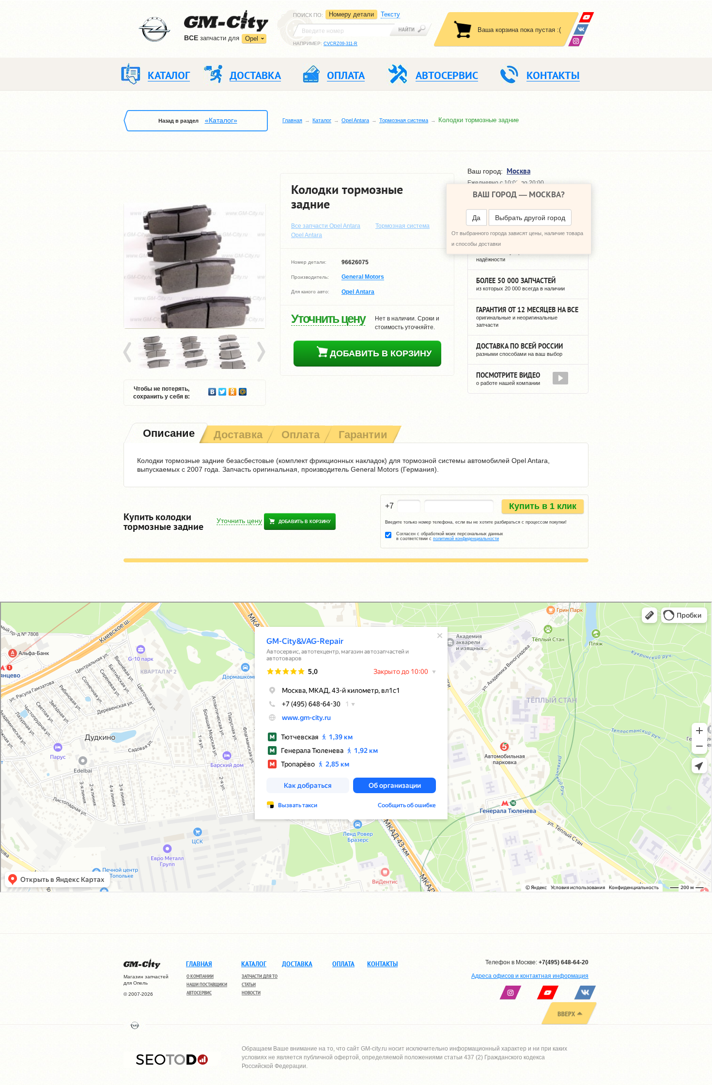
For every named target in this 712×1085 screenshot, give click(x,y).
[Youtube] (586, 17)
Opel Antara (355, 120)
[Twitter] (222, 389)
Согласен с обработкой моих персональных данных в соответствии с (449, 536)
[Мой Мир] (243, 389)
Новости (251, 992)
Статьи (249, 984)
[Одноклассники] (233, 389)
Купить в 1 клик (542, 506)
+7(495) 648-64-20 (563, 962)
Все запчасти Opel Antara (325, 226)
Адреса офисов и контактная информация (529, 976)
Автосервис (199, 992)
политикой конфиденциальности (466, 538)
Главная (292, 120)
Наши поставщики (206, 984)
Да (476, 218)
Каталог (321, 120)
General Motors (362, 277)
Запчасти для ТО (260, 976)
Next (260, 352)
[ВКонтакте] (580, 29)
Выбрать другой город (530, 218)
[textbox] (343, 30)
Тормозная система (403, 120)
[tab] (168, 434)
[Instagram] (575, 41)
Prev (129, 352)
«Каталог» (221, 120)
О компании (200, 976)
